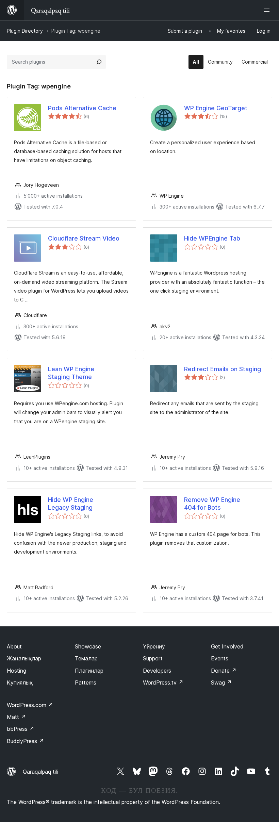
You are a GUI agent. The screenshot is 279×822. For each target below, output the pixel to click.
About (14, 646)
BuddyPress (25, 741)
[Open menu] (268, 10)
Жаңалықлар (24, 658)
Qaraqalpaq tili (40, 771)
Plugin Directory (25, 31)
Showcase (88, 646)
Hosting (16, 670)
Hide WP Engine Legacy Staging (70, 503)
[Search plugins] (99, 62)
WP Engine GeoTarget (215, 108)
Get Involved (227, 646)
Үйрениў (154, 646)
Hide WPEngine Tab (212, 238)
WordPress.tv (163, 682)
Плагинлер (89, 670)
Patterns (85, 682)
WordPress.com (30, 705)
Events (219, 658)
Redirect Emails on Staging (222, 369)
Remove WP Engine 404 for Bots (212, 503)
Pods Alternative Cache (82, 108)
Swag (221, 682)
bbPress (20, 728)
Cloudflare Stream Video (83, 238)
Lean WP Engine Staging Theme (71, 372)
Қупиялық (20, 682)
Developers (157, 670)
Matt (16, 716)
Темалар (86, 658)
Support (153, 658)
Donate (223, 670)
